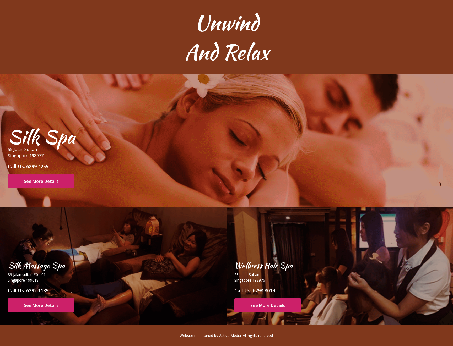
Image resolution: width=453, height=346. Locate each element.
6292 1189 (37, 290)
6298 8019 (264, 290)
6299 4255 (37, 166)
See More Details (41, 181)
